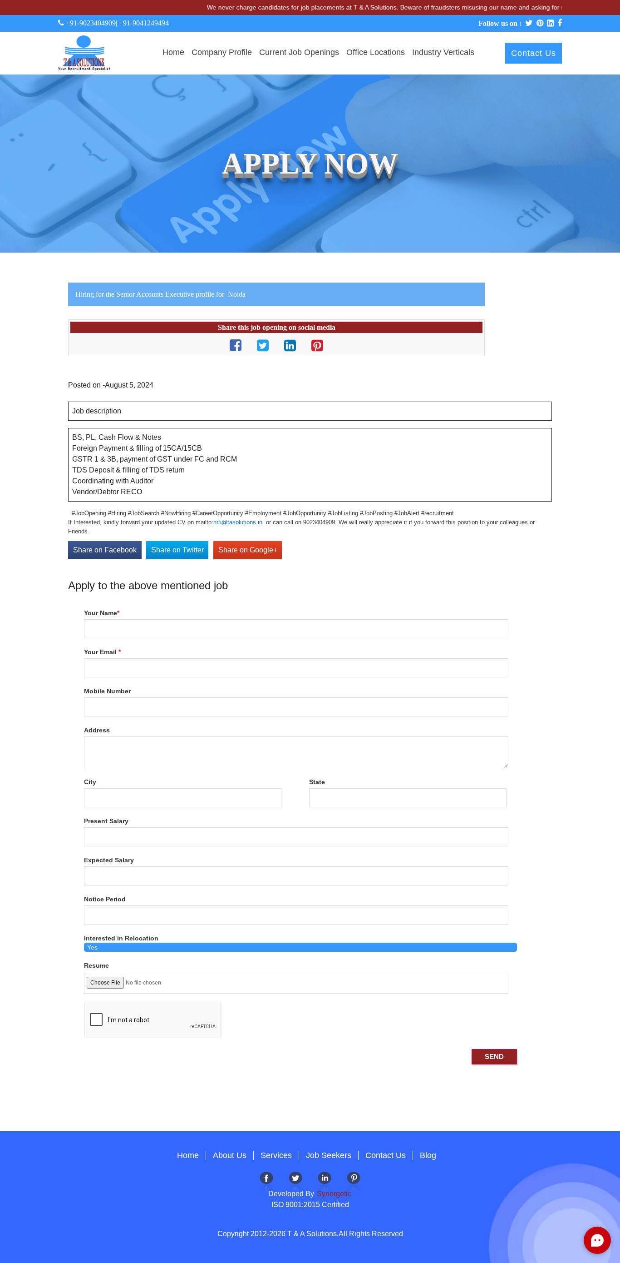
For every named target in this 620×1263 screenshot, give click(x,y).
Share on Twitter (177, 550)
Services (276, 1155)
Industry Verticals (443, 52)
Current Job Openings (299, 52)
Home (173, 52)
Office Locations (375, 52)
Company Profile (222, 52)
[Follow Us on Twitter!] (295, 1182)
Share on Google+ (247, 550)
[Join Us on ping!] (353, 1182)
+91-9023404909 (90, 23)
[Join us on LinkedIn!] (324, 1182)
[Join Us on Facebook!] (266, 1182)
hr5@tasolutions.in (237, 522)
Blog (428, 1155)
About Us (229, 1155)
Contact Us (533, 53)
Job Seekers (328, 1155)
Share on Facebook (105, 550)
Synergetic (333, 1194)
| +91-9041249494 (142, 23)
